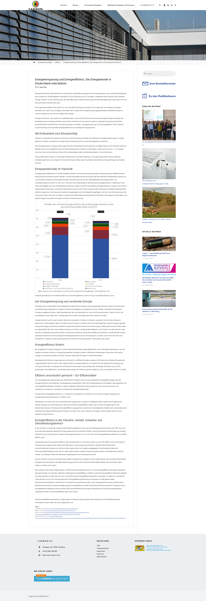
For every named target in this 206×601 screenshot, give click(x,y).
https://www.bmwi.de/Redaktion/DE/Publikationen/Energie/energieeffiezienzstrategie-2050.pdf (66, 512)
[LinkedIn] (168, 5)
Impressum (100, 554)
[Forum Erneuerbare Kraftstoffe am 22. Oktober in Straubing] (159, 298)
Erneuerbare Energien (45, 62)
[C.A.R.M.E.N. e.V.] (36, 5)
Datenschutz (101, 551)
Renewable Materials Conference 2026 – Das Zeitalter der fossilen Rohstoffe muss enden (158, 280)
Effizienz (57, 62)
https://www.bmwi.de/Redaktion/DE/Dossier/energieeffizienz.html (62, 508)
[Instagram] (164, 5)
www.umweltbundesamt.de (56, 516)
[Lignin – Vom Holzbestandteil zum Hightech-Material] (159, 244)
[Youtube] (171, 5)
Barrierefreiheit (101, 556)
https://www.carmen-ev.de (51, 555)
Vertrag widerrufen (103, 548)
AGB (98, 545)
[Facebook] (175, 5)
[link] (160, 5)
